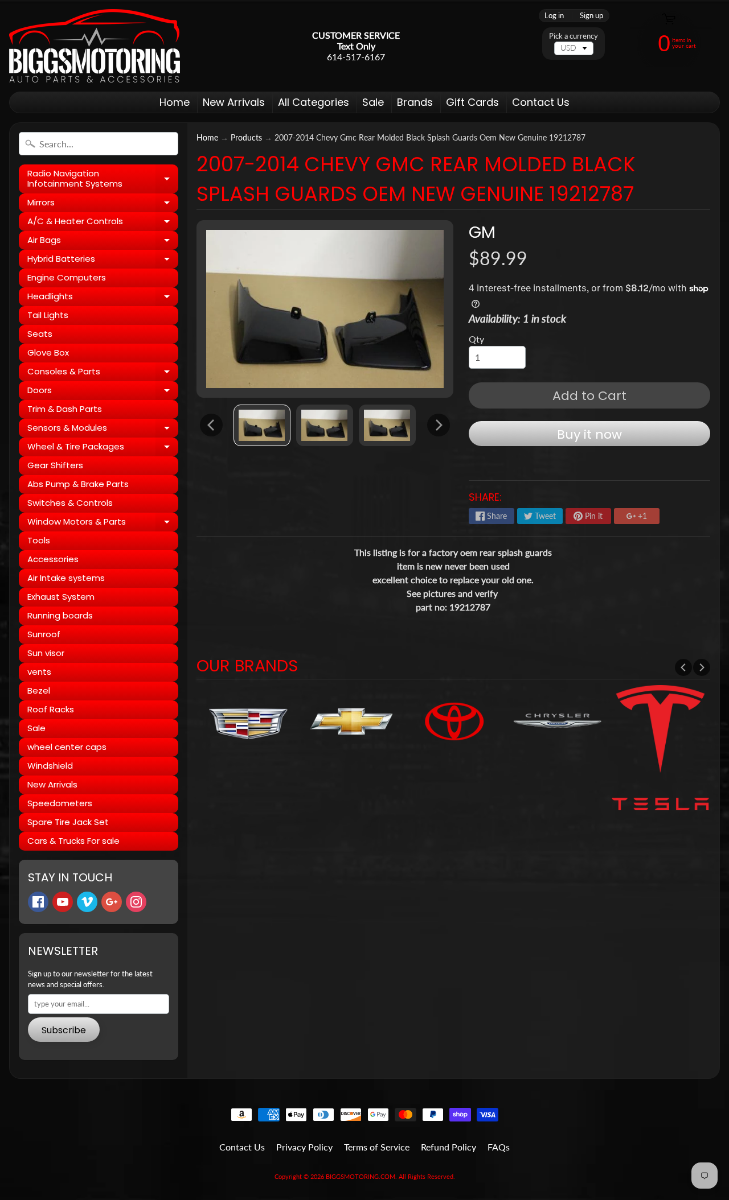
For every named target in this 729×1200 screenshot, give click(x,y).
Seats (39, 334)
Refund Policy (448, 1146)
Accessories (53, 559)
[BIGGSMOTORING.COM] (94, 46)
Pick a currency (573, 36)
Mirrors (102, 204)
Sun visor (45, 653)
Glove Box (48, 352)
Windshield (50, 766)
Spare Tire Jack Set (68, 822)
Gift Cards (472, 102)
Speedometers (59, 803)
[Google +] (111, 902)
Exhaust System (61, 597)
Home (174, 102)
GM (482, 232)
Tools (38, 540)
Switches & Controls (70, 503)
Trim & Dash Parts (64, 409)
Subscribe (64, 1030)
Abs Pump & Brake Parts (78, 484)
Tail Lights (47, 315)
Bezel (38, 690)
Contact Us (541, 102)
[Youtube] (62, 902)
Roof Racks (50, 709)
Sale (373, 102)
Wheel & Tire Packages (102, 448)
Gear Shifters (55, 465)
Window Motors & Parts (102, 523)
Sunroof (43, 634)
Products (246, 137)
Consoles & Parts (102, 373)
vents (39, 672)
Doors (102, 392)
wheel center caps (67, 747)
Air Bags (102, 242)
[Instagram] (136, 902)
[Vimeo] (87, 902)
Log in (554, 15)
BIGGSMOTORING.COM (360, 1176)
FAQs (499, 1146)
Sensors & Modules (102, 430)
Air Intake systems (66, 578)
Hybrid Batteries (102, 261)
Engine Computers (66, 277)
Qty (476, 338)
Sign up (591, 15)
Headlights (102, 298)
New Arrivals (234, 102)
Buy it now (589, 434)
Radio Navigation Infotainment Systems (102, 179)
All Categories (313, 102)
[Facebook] (38, 902)
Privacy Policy (304, 1146)
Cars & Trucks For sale (73, 841)
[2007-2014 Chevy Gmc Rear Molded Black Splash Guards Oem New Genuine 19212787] (262, 425)
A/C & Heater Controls (102, 223)
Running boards (60, 615)
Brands (415, 102)
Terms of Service (376, 1146)
